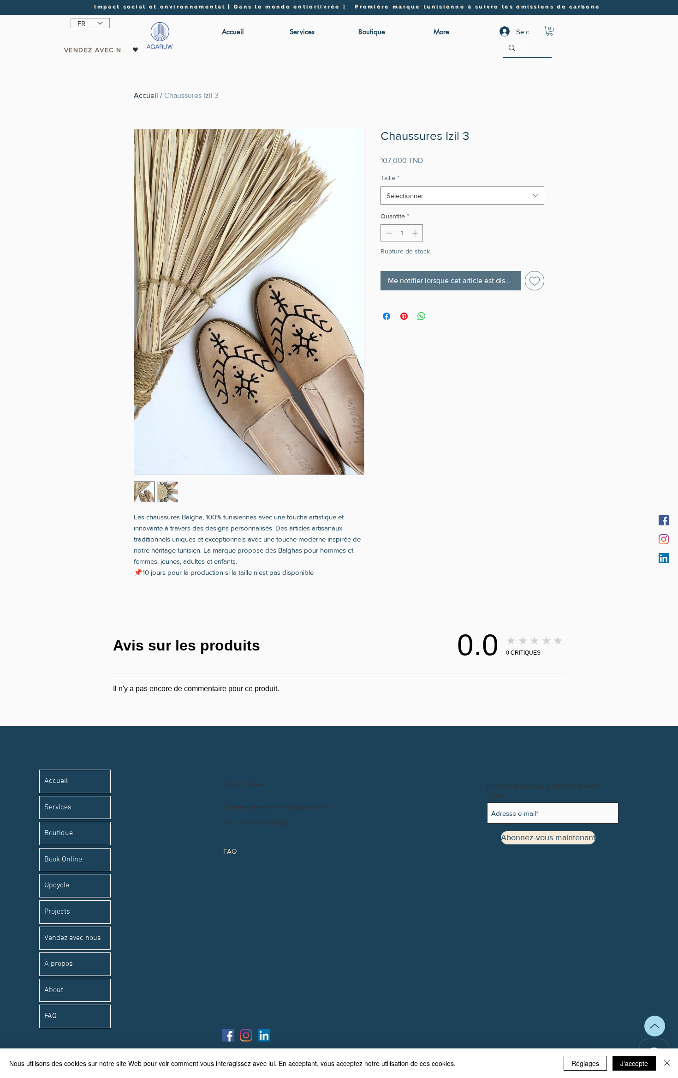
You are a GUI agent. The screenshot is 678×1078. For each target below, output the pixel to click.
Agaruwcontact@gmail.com (290, 807)
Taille (390, 177)
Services (57, 807)
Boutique (58, 833)
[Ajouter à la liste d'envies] (534, 280)
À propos (58, 964)
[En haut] (654, 1026)
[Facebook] (664, 520)
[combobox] (462, 196)
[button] (549, 31)
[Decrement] (387, 233)
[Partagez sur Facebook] (386, 316)
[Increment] (416, 233)
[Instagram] (664, 539)
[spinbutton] (401, 233)
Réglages (585, 1063)
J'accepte (634, 1063)
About (53, 990)
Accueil (146, 95)
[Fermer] (666, 1063)
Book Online (63, 859)
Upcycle (56, 885)
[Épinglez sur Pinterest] (404, 316)
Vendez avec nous (72, 938)
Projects (57, 911)
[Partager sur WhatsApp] (421, 316)
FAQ (50, 1016)
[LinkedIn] (664, 558)
